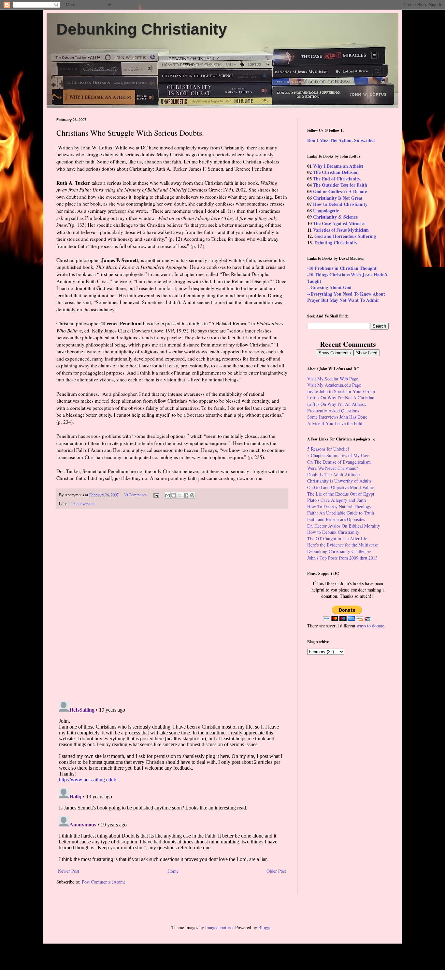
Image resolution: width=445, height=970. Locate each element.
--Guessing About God (329, 287)
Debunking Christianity (141, 29)
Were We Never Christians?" (333, 468)
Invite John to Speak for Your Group (341, 391)
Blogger (265, 927)
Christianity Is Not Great (338, 197)
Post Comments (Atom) (103, 882)
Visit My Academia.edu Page (334, 385)
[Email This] (167, 495)
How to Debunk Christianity (333, 532)
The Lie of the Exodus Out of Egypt (340, 494)
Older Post (276, 871)
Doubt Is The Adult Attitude (333, 474)
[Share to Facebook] (186, 495)
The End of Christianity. (337, 178)
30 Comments (135, 495)
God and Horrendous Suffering (345, 236)
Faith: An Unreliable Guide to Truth (340, 513)
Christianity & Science (335, 216)
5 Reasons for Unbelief (328, 449)
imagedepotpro (219, 927)
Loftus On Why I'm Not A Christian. (341, 397)
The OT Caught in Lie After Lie (337, 538)
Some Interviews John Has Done (337, 417)
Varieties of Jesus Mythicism (341, 229)
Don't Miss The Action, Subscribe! (341, 140)
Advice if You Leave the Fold (334, 423)
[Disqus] (172, 605)
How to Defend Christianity (340, 204)
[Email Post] (155, 495)
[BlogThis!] (173, 495)
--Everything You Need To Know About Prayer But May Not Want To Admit (346, 297)
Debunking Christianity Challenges (339, 551)
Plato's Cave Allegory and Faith (336, 500)
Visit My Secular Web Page (332, 379)
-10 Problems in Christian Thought (342, 268)
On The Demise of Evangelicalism (339, 462)
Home (173, 871)
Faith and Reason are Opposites (336, 519)
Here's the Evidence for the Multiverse (342, 545)
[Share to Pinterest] (192, 495)
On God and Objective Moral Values (340, 487)
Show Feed (366, 352)
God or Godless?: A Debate (340, 191)
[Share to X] (180, 495)
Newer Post (68, 871)
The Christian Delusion (336, 172)
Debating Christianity (335, 242)
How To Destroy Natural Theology (339, 506)
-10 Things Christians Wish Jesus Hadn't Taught (347, 278)
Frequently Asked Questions (333, 411)
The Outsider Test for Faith (340, 184)
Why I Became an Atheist (338, 165)
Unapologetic (326, 210)
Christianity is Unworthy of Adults (339, 481)
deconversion (83, 503)
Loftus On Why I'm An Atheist (336, 404)
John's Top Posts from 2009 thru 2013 (342, 558)
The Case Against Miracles (339, 223)
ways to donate (370, 626)
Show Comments (335, 352)
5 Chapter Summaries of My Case (338, 455)
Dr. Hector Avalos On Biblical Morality (343, 526)
